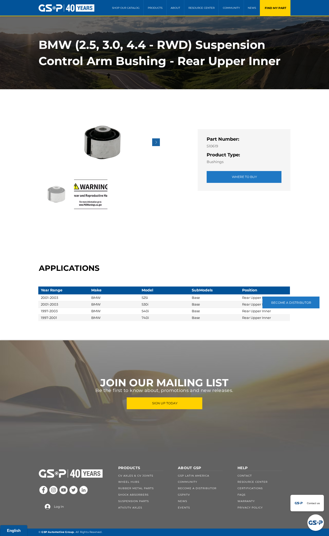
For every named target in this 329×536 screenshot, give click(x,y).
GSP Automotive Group (57, 532)
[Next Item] (156, 142)
